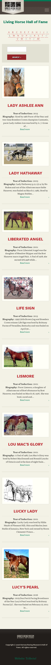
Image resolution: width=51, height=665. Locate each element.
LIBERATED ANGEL (25, 239)
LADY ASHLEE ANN (25, 105)
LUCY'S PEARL (25, 587)
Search (15, 57)
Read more (25, 129)
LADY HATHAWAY (25, 173)
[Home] (13, 7)
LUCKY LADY (26, 511)
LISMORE (25, 376)
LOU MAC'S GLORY (25, 444)
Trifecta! (31, 658)
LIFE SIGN (25, 308)
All (38, 38)
